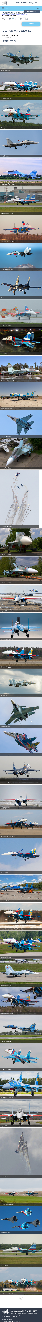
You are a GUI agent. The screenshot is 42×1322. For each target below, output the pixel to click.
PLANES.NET (28, 2)
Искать (31, 23)
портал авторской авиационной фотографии (27, 4)
